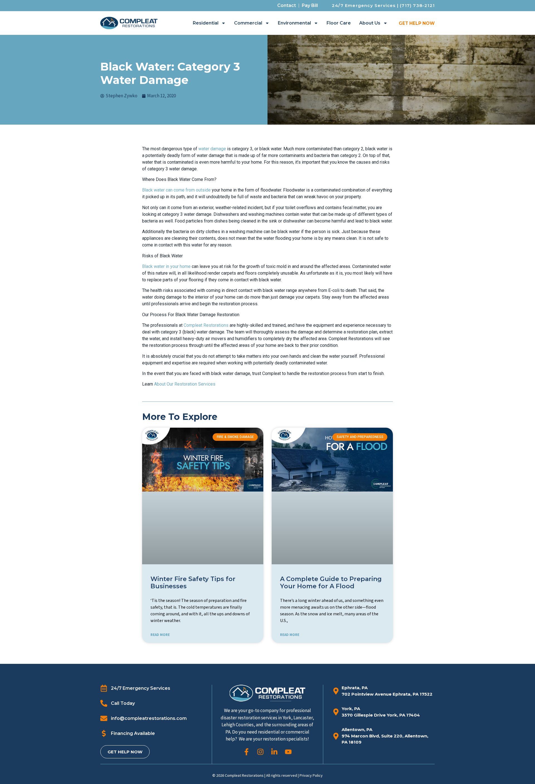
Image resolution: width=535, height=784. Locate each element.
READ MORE (160, 634)
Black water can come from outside (176, 190)
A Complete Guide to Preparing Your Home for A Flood (331, 582)
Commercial (248, 23)
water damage (212, 148)
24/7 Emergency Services (364, 5)
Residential (205, 23)
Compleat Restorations (206, 325)
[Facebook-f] (246, 751)
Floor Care (339, 23)
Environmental (294, 23)
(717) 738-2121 (417, 5)
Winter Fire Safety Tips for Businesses (192, 582)
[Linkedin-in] (274, 751)
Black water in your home (166, 266)
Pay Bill (310, 5)
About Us (369, 23)
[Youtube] (288, 751)
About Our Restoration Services (184, 384)
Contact (286, 5)
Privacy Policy (311, 775)
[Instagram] (260, 751)
